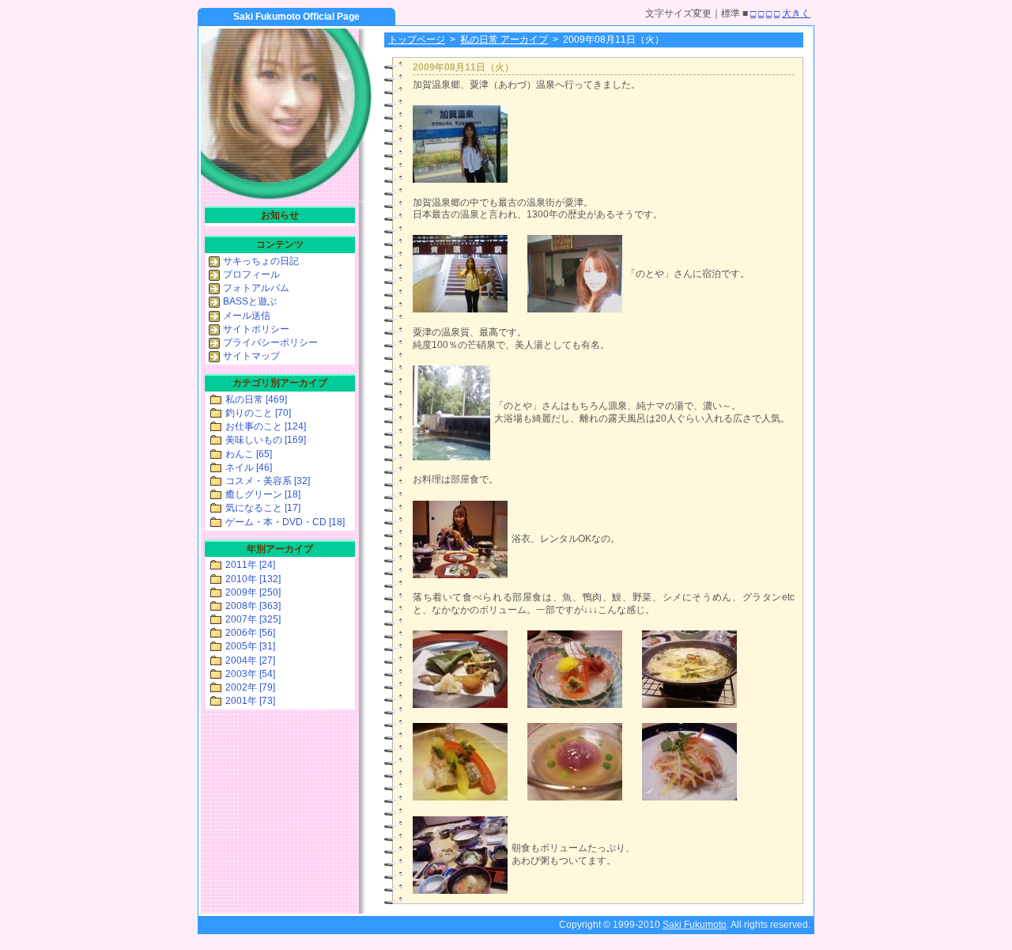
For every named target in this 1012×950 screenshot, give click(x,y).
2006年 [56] (250, 632)
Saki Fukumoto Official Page (296, 16)
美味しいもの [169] (265, 439)
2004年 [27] (250, 660)
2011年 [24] (250, 564)
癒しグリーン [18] (262, 494)
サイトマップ (251, 355)
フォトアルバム (256, 287)
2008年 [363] (253, 605)
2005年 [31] (250, 646)
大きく (796, 13)
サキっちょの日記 (261, 261)
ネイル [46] (248, 467)
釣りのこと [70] (258, 412)
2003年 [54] (250, 673)
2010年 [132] (253, 579)
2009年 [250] (253, 592)
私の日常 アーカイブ (504, 39)
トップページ (416, 39)
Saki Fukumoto (695, 924)
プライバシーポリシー (270, 342)
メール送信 (246, 315)
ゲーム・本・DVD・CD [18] (285, 522)
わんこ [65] (248, 454)
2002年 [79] (250, 687)
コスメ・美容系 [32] (267, 480)
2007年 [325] (253, 619)
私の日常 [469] (256, 399)
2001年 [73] (250, 700)
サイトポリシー (256, 329)
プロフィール (251, 274)
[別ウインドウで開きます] (460, 179)
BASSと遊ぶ (250, 301)
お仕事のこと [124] (265, 426)
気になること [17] (262, 507)
